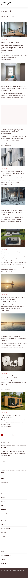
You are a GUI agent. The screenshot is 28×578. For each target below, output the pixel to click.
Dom (2, 493)
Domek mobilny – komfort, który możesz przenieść (11, 416)
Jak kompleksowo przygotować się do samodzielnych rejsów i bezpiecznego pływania (13, 338)
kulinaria (3, 509)
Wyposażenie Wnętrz (6, 555)
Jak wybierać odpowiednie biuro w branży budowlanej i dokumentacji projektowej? (12, 212)
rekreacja (3, 532)
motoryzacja (4, 513)
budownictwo (4, 490)
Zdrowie (3, 559)
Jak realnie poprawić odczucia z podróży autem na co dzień (14, 471)
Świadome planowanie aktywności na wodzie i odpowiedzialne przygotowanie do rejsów (13, 299)
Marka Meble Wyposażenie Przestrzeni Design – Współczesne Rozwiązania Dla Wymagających (14, 88)
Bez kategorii (4, 482)
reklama (3, 524)
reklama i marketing (6, 528)
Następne (13, 435)
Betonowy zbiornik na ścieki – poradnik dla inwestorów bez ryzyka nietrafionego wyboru (14, 460)
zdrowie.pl (4, 39)
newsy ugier (6, 3)
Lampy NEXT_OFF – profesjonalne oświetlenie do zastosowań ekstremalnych (12, 132)
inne (2, 505)
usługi (2, 551)
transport (3, 544)
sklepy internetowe (6, 540)
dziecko (3, 497)
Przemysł (3, 520)
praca (2, 517)
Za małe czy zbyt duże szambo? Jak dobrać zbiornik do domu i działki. (13, 446)
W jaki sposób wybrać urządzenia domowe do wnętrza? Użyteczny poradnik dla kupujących (12, 378)
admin (2, 59)
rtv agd (3, 536)
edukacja (3, 501)
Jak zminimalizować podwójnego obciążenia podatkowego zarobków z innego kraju (13, 46)
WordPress (14, 573)
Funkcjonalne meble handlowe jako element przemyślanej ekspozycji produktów (11, 465)
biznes (2, 486)
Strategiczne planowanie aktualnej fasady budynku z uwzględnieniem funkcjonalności (12, 173)
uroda (2, 547)
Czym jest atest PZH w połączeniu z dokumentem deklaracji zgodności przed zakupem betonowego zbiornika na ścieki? (13, 453)
